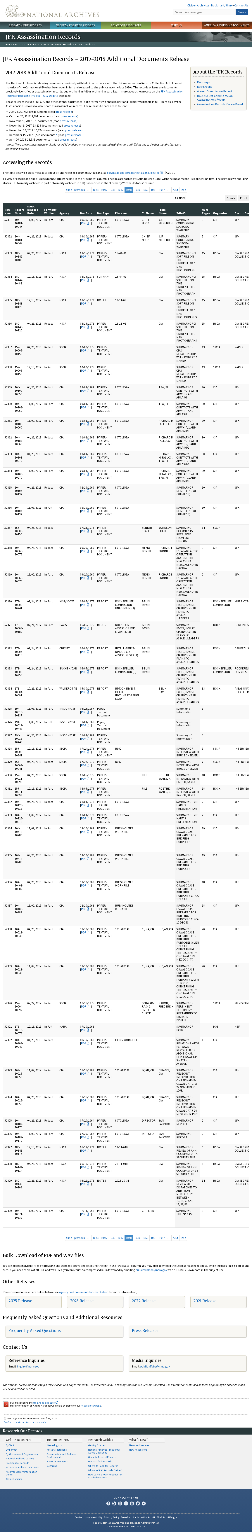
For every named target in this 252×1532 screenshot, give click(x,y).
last (183, 190)
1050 (145, 190)
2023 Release (82, 1301)
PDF (83, 223)
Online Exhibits (14, 1479)
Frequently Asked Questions (34, 1330)
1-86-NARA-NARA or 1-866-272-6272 (126, 1526)
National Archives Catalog (20, 1458)
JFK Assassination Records (57, 44)
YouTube (132, 1503)
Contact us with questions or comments (25, 1422)
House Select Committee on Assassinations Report (215, 97)
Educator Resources (126, 25)
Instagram (120, 1503)
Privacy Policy (111, 1517)
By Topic (10, 1445)
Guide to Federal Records (102, 1457)
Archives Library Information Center (21, 1473)
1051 (154, 190)
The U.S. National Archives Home (52, 11)
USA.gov (172, 1517)
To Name (148, 213)
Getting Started (97, 1445)
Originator (220, 213)
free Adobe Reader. (44, 1402)
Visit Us (176, 25)
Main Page (203, 82)
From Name (163, 211)
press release (63, 111)
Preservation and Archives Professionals (61, 1455)
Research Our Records (25, 25)
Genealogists (54, 1445)
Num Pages (206, 211)
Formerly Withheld (50, 211)
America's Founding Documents (226, 25)
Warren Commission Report (214, 91)
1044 (96, 190)
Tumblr (126, 1503)
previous (79, 190)
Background (204, 86)
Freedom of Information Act (136, 1517)
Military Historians (57, 1449)
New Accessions (138, 1449)
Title (179, 213)
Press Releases (145, 1330)
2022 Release (144, 1301)
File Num (121, 213)
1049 (137, 190)
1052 (162, 190)
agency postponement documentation (83, 1292)
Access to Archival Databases (22, 1467)
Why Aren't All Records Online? (105, 1470)
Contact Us (241, 5)
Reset (243, 198)
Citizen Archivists (198, 5)
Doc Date (86, 213)
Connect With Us (126, 1497)
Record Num (19, 211)
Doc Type (103, 213)
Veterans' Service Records (75, 25)
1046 (112, 190)
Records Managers (57, 1461)
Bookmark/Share (222, 5)
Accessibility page (91, 1405)
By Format (11, 1449)
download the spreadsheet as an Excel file (133, 172)
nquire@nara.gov (28, 1366)
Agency (64, 213)
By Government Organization (22, 1454)
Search (242, 12)
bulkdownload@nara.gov (151, 1270)
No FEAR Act (160, 1517)
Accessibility (95, 1517)
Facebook (108, 1503)
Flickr (143, 1503)
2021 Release (204, 1301)
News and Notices (139, 1445)
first (69, 190)
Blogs (138, 1503)
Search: (180, 197)
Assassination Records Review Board (220, 104)
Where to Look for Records (103, 1466)
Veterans (52, 1466)
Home (9, 44)
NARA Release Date (32, 209)
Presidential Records (17, 1463)
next (175, 190)
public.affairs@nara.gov (155, 1366)
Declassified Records (100, 1461)
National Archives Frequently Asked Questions (104, 1451)
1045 (104, 190)
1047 (120, 190)
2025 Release (20, 1301)
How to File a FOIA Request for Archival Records (105, 1476)
